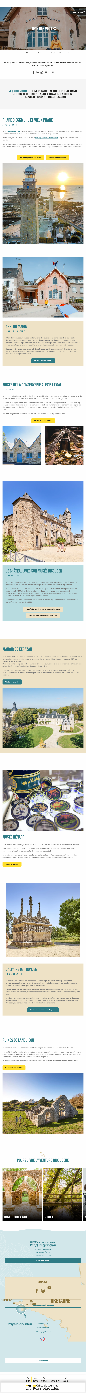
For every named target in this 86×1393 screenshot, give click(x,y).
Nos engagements (43, 1331)
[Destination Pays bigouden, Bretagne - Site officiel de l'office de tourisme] (46, 1387)
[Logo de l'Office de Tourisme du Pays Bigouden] (43, 1244)
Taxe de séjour (43, 1327)
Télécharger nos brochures (43, 1305)
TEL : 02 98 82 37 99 (43, 1256)
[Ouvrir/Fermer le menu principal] (28, 1387)
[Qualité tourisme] (43, 1340)
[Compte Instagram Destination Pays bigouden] (43, 1291)
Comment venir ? (43, 1360)
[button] (20, 1379)
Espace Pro (43, 1323)
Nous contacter (42, 1261)
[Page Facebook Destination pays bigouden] (37, 1291)
